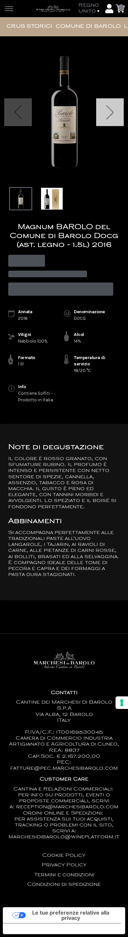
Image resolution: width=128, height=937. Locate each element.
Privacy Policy (64, 865)
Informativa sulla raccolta (40, 928)
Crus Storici (30, 26)
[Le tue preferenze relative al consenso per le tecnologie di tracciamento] (122, 702)
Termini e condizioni (64, 875)
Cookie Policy (64, 855)
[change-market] (90, 9)
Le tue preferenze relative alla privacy (70, 915)
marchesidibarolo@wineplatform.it (64, 837)
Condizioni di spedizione (64, 884)
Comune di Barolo (88, 26)
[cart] (120, 8)
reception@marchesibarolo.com (67, 807)
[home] (53, 8)
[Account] (109, 8)
